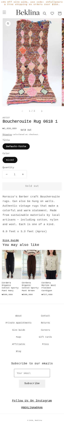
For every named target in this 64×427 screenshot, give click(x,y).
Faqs (18, 337)
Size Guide (11, 240)
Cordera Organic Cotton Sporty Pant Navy (10, 287)
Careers (45, 330)
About (18, 316)
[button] (4, 12)
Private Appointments (19, 323)
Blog (18, 351)
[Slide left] (22, 111)
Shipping (7, 134)
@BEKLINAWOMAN (32, 407)
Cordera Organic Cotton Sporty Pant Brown (30, 287)
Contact (45, 316)
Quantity (8, 167)
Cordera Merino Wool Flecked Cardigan (49, 287)
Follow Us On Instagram (32, 400)
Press (45, 344)
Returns (45, 323)
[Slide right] (41, 111)
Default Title (16, 146)
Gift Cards (45, 337)
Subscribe (32, 383)
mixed (10, 160)
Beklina (38, 420)
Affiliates (18, 344)
